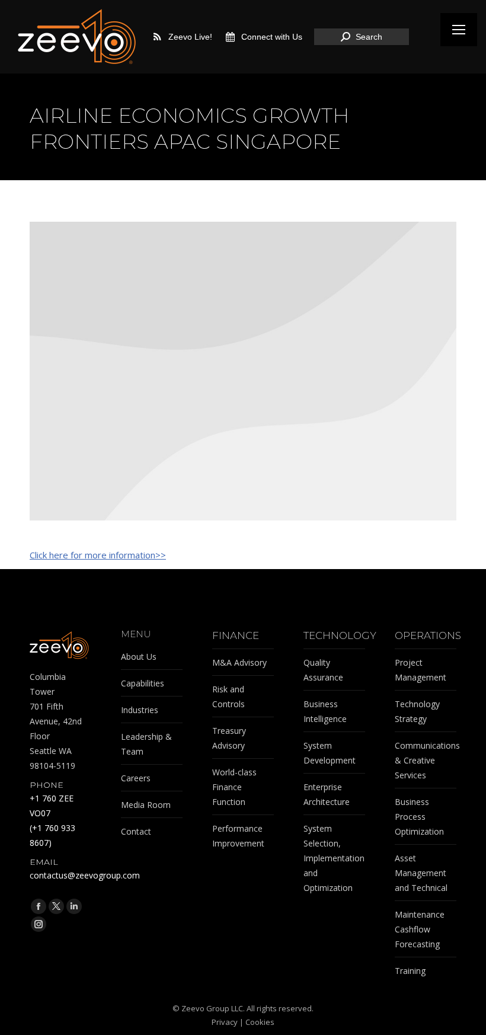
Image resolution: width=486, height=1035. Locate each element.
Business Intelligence (325, 711)
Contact (136, 831)
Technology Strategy (417, 711)
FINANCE (235, 636)
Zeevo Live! (190, 36)
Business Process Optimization (419, 816)
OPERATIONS (428, 636)
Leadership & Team (146, 744)
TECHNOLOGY (339, 636)
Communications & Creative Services (427, 760)
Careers (136, 778)
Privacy (225, 1022)
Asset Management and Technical (421, 872)
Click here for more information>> (98, 555)
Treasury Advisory (229, 738)
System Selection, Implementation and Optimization (333, 858)
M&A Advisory (239, 662)
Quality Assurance (323, 670)
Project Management (420, 670)
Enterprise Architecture (326, 794)
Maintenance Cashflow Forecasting (420, 929)
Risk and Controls (228, 696)
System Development (329, 753)
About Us (138, 656)
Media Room (146, 804)
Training (410, 970)
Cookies (259, 1022)
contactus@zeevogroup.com (85, 875)
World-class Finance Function (234, 786)
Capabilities (142, 683)
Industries (139, 709)
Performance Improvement (238, 836)
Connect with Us (271, 36)
